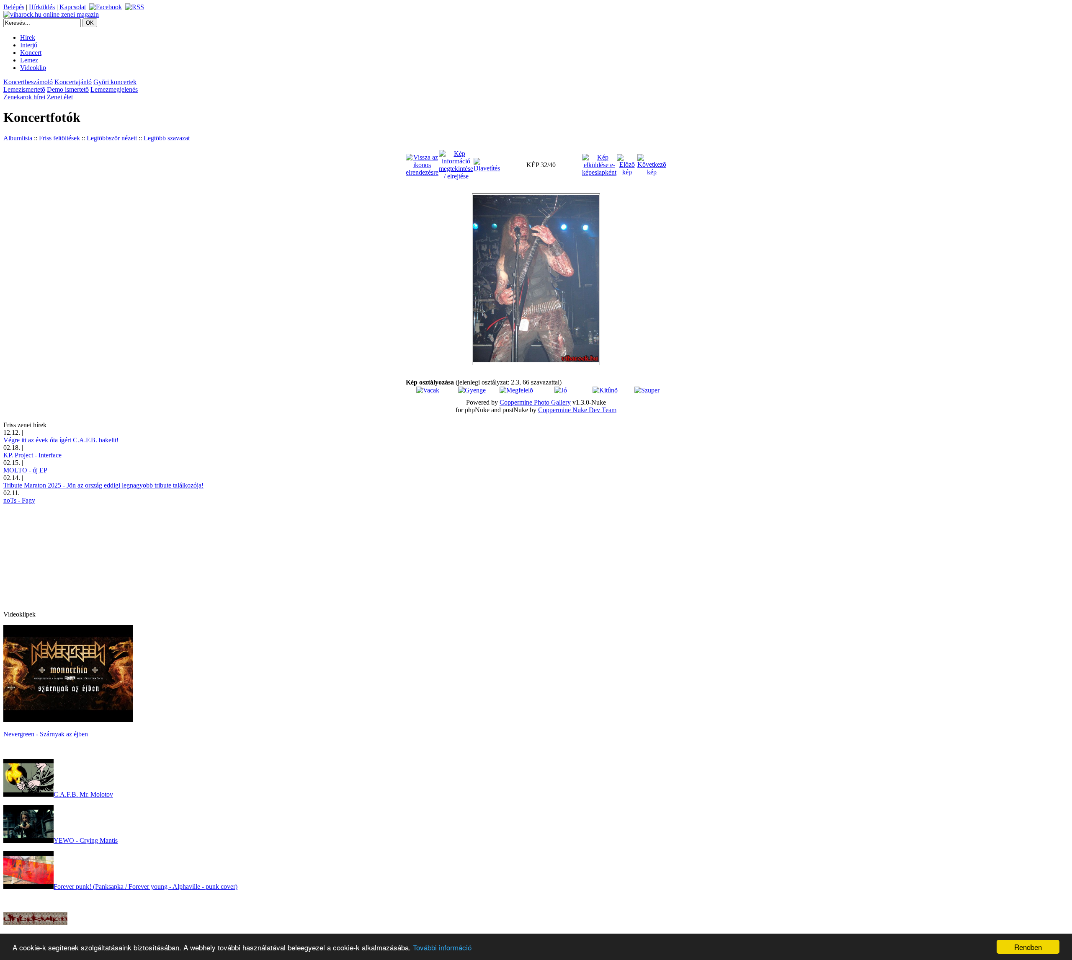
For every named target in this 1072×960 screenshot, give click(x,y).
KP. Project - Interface (32, 455)
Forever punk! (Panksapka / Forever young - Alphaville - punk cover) (145, 886)
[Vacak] (427, 390)
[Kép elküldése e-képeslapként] (599, 164)
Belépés (13, 6)
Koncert (30, 52)
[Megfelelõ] (516, 390)
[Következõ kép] (651, 164)
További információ (442, 947)
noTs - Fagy (19, 500)
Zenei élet (60, 97)
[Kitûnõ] (605, 390)
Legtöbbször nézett (112, 138)
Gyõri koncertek (115, 81)
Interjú (28, 45)
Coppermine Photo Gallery (535, 402)
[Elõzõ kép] (627, 164)
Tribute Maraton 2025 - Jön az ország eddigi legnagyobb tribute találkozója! (103, 485)
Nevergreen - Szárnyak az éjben (45, 734)
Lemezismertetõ (24, 89)
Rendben (1028, 947)
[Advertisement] (66, 556)
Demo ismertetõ (68, 89)
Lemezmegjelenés (114, 89)
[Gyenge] (472, 390)
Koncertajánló (73, 81)
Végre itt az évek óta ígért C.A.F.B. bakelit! (61, 440)
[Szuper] (647, 390)
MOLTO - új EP (25, 470)
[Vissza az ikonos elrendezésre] (422, 164)
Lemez (29, 60)
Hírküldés (42, 6)
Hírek (27, 37)
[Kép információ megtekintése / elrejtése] (456, 164)
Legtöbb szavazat (167, 138)
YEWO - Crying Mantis (86, 840)
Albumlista (17, 138)
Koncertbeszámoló (28, 81)
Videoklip (33, 67)
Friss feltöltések (59, 138)
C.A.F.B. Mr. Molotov (83, 794)
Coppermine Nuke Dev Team (577, 409)
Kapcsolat (72, 6)
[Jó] (560, 390)
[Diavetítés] (487, 164)
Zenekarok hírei (24, 97)
